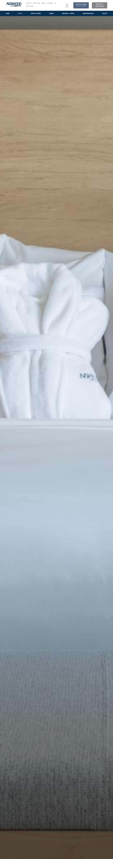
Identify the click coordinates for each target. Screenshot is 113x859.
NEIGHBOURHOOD (88, 13)
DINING (51, 13)
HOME (7, 13)
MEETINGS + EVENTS (68, 13)
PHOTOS (104, 13)
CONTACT (44, 3)
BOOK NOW (28, 3)
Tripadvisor (32, 6)
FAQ (55, 3)
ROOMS (20, 13)
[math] (14, 4)
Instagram (27, 6)
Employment (50, 3)
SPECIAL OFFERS (36, 3)
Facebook (29, 6)
